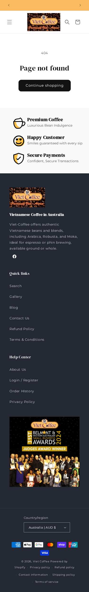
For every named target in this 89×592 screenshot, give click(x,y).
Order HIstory (21, 391)
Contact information (33, 574)
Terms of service (47, 581)
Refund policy (65, 567)
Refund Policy (21, 329)
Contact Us (19, 318)
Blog (13, 307)
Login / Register (23, 380)
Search (15, 286)
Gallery (15, 296)
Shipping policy (63, 574)
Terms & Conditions (26, 339)
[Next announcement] (80, 5)
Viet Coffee (41, 561)
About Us (17, 369)
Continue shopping (45, 85)
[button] (9, 22)
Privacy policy (40, 567)
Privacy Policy (22, 402)
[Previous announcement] (9, 5)
